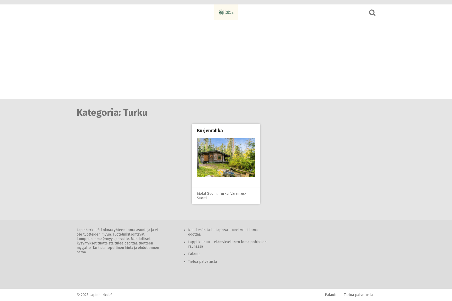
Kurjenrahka (210, 130)
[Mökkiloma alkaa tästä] (226, 12)
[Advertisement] (226, 59)
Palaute (194, 254)
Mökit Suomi (207, 193)
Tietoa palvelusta (202, 261)
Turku (224, 193)
